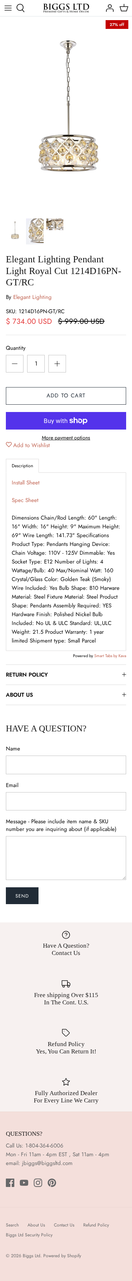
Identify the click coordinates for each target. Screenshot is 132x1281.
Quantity (16, 348)
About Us (36, 1225)
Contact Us (64, 1225)
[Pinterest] (52, 1183)
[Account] (108, 8)
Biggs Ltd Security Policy (29, 1235)
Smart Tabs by (106, 656)
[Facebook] (10, 1183)
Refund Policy (96, 1225)
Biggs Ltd (31, 1255)
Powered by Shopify (62, 1255)
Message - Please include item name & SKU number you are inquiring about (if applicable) (61, 825)
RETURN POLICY (27, 675)
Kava (122, 656)
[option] (66, 115)
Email (12, 785)
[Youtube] (24, 1183)
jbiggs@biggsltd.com (47, 1163)
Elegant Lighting (32, 297)
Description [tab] (22, 465)
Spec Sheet (25, 500)
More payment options (66, 438)
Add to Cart (66, 396)
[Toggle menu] (8, 8)
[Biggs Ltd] (66, 8)
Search (12, 1225)
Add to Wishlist (31, 445)
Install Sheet (26, 483)
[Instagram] (38, 1183)
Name (13, 749)
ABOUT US (19, 695)
